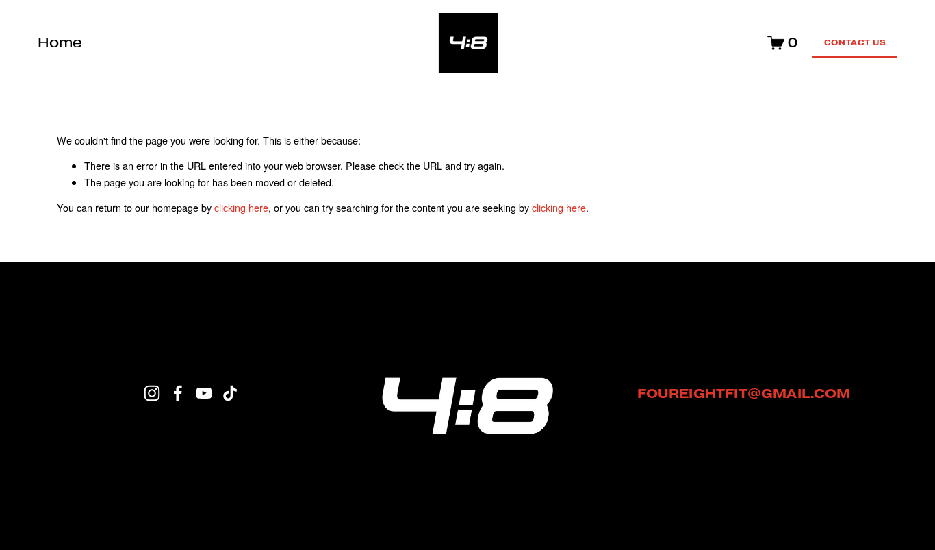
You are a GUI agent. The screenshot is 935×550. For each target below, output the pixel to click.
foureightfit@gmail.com (744, 393)
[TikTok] (230, 393)
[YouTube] (204, 393)
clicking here (241, 207)
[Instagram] (152, 393)
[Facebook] (178, 393)
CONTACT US (855, 42)
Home (60, 42)
